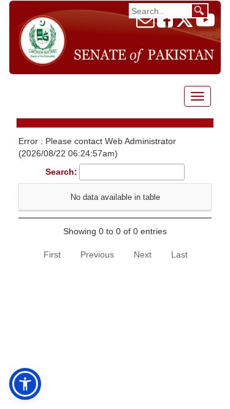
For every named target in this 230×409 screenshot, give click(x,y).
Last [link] (179, 254)
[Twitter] (184, 23)
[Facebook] (165, 23)
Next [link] (142, 254)
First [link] (52, 254)
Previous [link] (97, 254)
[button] (25, 384)
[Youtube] (205, 23)
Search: (61, 172)
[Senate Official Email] (145, 23)
